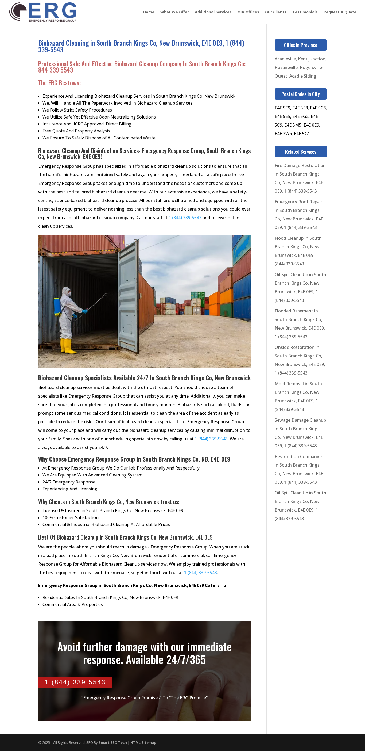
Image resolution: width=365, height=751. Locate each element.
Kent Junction (311, 59)
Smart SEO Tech (113, 742)
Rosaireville (286, 67)
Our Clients (275, 12)
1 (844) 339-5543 (185, 217)
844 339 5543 (55, 69)
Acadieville (285, 59)
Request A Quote (340, 12)
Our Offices (248, 12)
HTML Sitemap (143, 742)
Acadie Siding (302, 76)
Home (148, 12)
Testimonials (305, 12)
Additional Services (213, 12)
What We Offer (174, 12)
